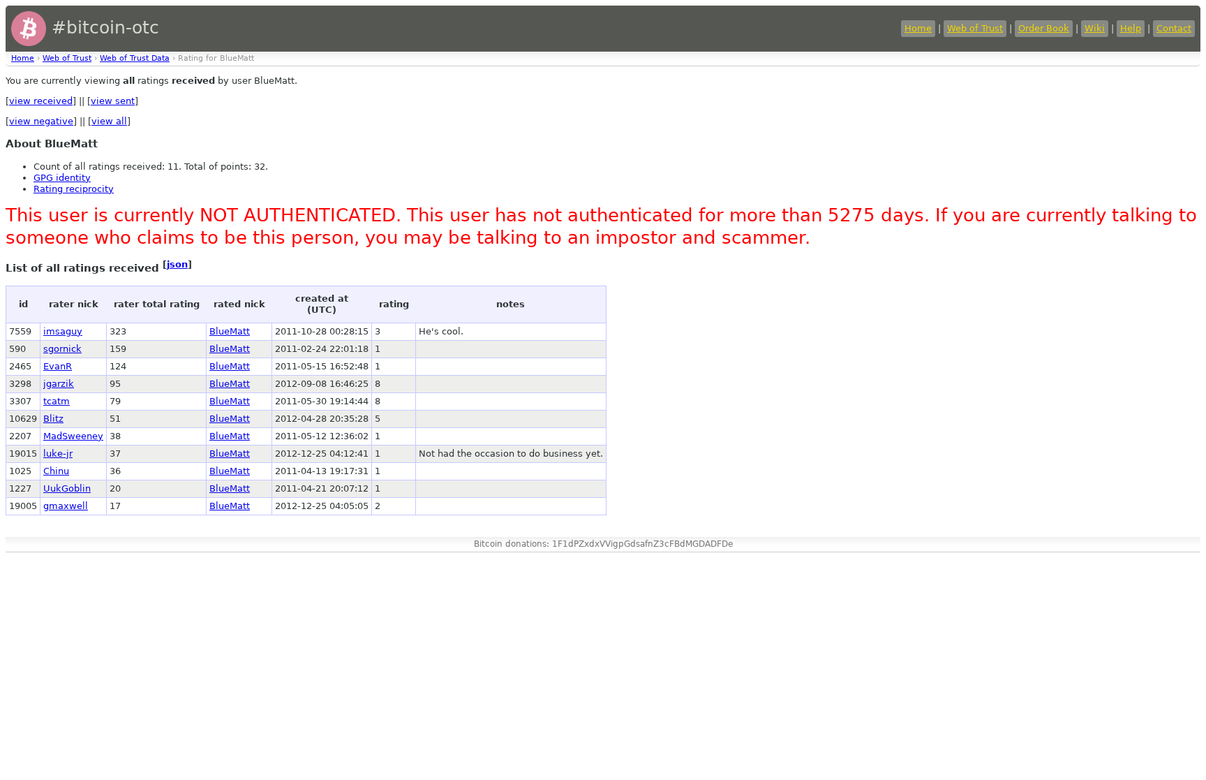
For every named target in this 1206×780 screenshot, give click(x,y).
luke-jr (58, 453)
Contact (1173, 28)
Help (1130, 28)
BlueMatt (229, 331)
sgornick (62, 349)
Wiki (1095, 28)
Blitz (53, 418)
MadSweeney (73, 436)
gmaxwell (65, 506)
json (177, 264)
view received (41, 101)
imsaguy (62, 331)
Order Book (1043, 28)
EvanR (57, 366)
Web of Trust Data (135, 58)
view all (109, 121)
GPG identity (62, 177)
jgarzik (58, 383)
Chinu (56, 471)
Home (918, 28)
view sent (113, 101)
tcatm (56, 401)
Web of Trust (975, 28)
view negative (41, 121)
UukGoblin (67, 488)
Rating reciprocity (74, 189)
